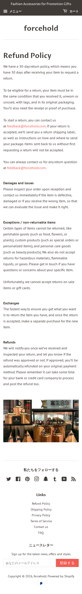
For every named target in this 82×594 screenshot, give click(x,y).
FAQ (41, 533)
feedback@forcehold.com (26, 126)
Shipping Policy (41, 509)
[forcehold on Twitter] (8, 480)
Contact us (41, 527)
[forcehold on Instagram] (36, 480)
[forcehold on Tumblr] (54, 480)
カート (74, 11)
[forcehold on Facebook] (18, 480)
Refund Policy (41, 504)
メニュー (15, 11)
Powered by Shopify (61, 576)
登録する (67, 563)
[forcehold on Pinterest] (27, 480)
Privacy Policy (41, 515)
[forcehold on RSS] (73, 480)
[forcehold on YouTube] (64, 480)
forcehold (41, 28)
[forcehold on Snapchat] (45, 480)
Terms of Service (41, 521)
